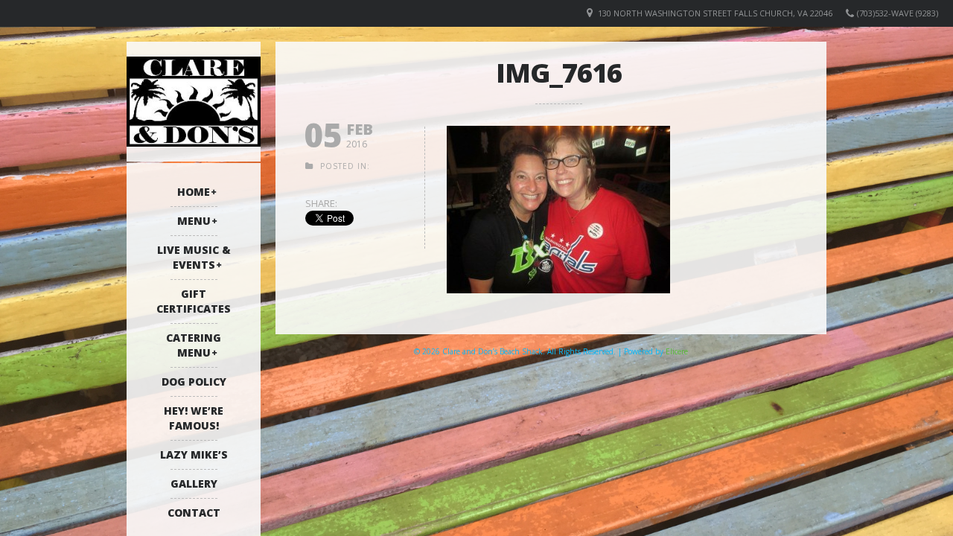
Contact (194, 512)
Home (193, 192)
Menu (194, 221)
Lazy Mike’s (194, 454)
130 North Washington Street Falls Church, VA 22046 (715, 13)
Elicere (677, 351)
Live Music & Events (194, 257)
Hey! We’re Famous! (193, 418)
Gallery (193, 483)
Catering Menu (193, 345)
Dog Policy (194, 381)
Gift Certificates (193, 301)
